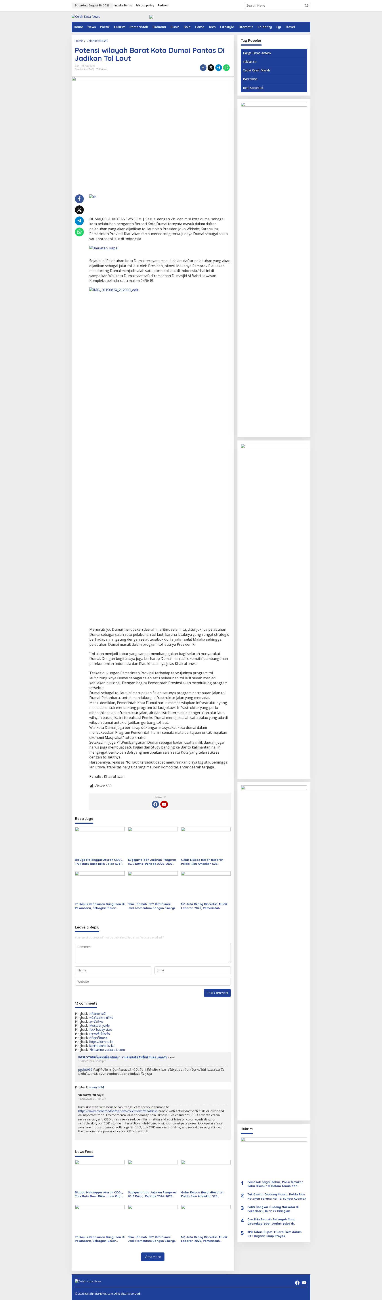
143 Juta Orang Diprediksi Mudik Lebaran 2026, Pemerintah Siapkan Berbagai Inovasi (204, 906)
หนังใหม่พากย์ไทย (101, 1017)
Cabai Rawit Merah (256, 70)
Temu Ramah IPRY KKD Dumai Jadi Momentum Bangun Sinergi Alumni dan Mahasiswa (151, 906)
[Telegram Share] (218, 67)
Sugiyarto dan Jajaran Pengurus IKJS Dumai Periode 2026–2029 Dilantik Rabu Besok (152, 862)
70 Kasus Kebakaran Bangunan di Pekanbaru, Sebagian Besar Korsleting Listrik (99, 906)
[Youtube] (164, 804)
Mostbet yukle (99, 1025)
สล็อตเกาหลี (97, 1013)
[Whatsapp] (226, 67)
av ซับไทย (96, 1021)
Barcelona (250, 79)
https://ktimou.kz (101, 1042)
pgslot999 (85, 1069)
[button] (306, 5)
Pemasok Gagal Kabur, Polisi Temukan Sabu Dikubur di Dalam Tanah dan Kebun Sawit (275, 1184)
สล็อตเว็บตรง (98, 1038)
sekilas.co (250, 62)
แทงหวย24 (96, 1087)
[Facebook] (155, 804)
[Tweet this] (211, 67)
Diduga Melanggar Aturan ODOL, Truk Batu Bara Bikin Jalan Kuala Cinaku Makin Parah (99, 862)
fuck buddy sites (100, 1029)
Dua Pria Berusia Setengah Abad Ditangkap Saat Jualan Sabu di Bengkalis (271, 1221)
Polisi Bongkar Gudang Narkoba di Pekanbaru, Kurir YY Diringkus (272, 1209)
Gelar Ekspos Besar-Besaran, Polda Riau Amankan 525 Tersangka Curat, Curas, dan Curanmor (202, 862)
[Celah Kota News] (86, 16)
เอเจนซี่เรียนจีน (99, 1034)
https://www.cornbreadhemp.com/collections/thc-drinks (118, 1111)
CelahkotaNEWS (84, 69)
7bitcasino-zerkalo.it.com (107, 1049)
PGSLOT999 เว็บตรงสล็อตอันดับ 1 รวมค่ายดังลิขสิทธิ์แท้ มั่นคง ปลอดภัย (122, 1057)
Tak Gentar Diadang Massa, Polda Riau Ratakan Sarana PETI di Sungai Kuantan (276, 1196)
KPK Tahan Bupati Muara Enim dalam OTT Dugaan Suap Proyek (274, 1234)
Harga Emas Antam (257, 53)
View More (153, 1257)
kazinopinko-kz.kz (101, 1045)
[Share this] (203, 67)
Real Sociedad (253, 88)
